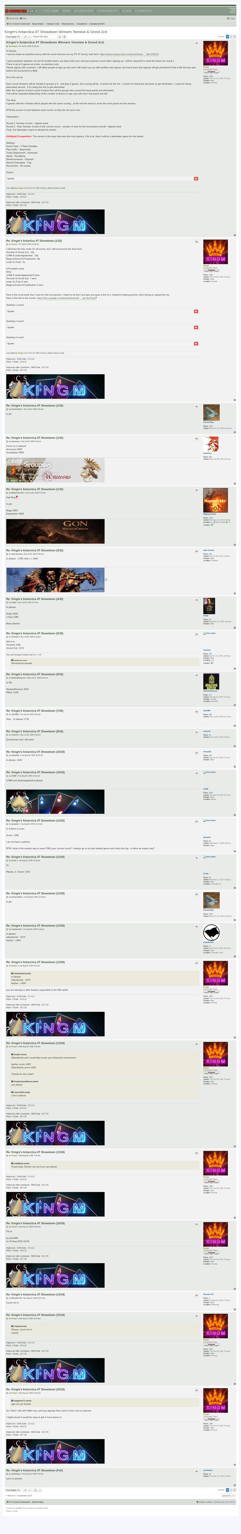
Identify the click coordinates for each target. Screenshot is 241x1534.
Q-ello (206, 874)
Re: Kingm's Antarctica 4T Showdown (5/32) (34, 633)
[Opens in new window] (56, 580)
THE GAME (51, 11)
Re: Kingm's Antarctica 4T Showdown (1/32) (34, 405)
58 (210, 619)
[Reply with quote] (196, 43)
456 (210, 554)
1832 (211, 793)
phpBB (18, 1508)
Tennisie (207, 650)
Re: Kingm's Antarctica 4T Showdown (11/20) (35, 820)
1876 (211, 426)
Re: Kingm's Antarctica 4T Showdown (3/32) (34, 550)
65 (210, 841)
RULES (233, 12)
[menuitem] (23, 18)
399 (210, 714)
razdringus (208, 1470)
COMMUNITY (143, 11)
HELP (233, 10)
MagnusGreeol (209, 514)
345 (210, 755)
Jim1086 (206, 711)
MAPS (66, 11)
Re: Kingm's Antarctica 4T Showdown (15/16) (35, 1314)
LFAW (205, 789)
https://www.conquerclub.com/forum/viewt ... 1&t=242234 (129, 54)
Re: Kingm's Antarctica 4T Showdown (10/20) (35, 751)
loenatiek (207, 752)
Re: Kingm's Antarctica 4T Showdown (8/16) (34, 731)
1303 (211, 76)
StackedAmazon (210, 691)
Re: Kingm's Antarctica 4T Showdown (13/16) (35, 1043)
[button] (234, 37)
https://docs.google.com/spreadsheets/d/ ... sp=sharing (65, 298)
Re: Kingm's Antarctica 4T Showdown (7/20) (34, 710)
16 (210, 735)
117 (210, 695)
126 (210, 654)
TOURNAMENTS (107, 11)
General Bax (208, 422)
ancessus (207, 453)
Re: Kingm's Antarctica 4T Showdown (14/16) (35, 1223)
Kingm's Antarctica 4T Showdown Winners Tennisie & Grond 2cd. (56, 32)
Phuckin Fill (208, 1294)
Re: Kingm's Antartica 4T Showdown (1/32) (34, 240)
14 (210, 946)
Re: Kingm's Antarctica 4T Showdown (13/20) (35, 925)
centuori (207, 731)
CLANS (126, 11)
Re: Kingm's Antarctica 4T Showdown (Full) (34, 1470)
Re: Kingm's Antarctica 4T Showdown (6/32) (34, 674)
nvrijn (205, 616)
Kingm (206, 67)
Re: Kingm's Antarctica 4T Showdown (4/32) (34, 598)
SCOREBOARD (83, 11)
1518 (211, 518)
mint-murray (208, 550)
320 (210, 457)
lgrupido (207, 837)
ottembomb (208, 942)
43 (210, 877)
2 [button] (231, 36)
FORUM (232, 8)
